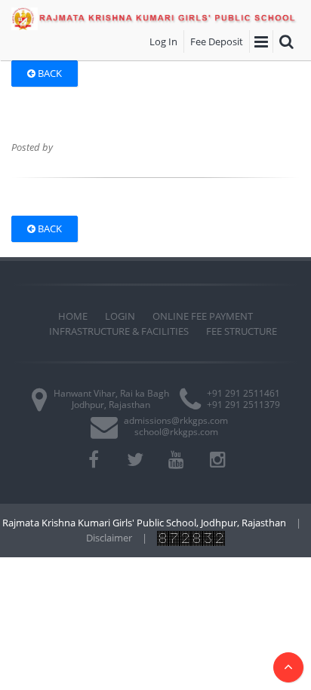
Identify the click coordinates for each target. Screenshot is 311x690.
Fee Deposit (216, 41)
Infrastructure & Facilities (119, 331)
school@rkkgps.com (176, 431)
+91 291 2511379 (243, 404)
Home (73, 316)
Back (48, 73)
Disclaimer (109, 537)
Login (120, 316)
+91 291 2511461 (243, 393)
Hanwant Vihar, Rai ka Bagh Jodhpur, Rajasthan (111, 398)
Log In (163, 41)
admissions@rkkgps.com (176, 420)
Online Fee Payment (202, 316)
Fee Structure (241, 331)
